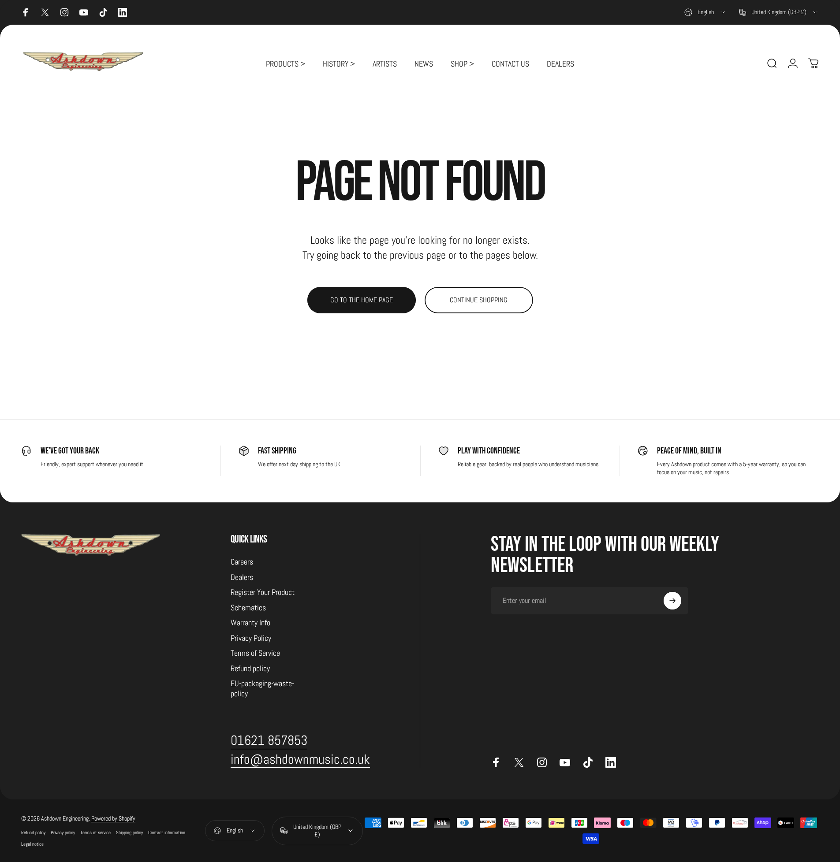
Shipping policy (129, 832)
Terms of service (95, 832)
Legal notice (32, 844)
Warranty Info (250, 623)
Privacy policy (63, 832)
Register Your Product (263, 592)
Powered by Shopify (113, 818)
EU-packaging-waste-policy (262, 689)
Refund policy (250, 668)
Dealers (242, 577)
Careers (242, 562)
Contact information (166, 832)
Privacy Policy (251, 638)
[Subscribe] (672, 600)
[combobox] (705, 12)
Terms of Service (255, 653)
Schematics (248, 608)
